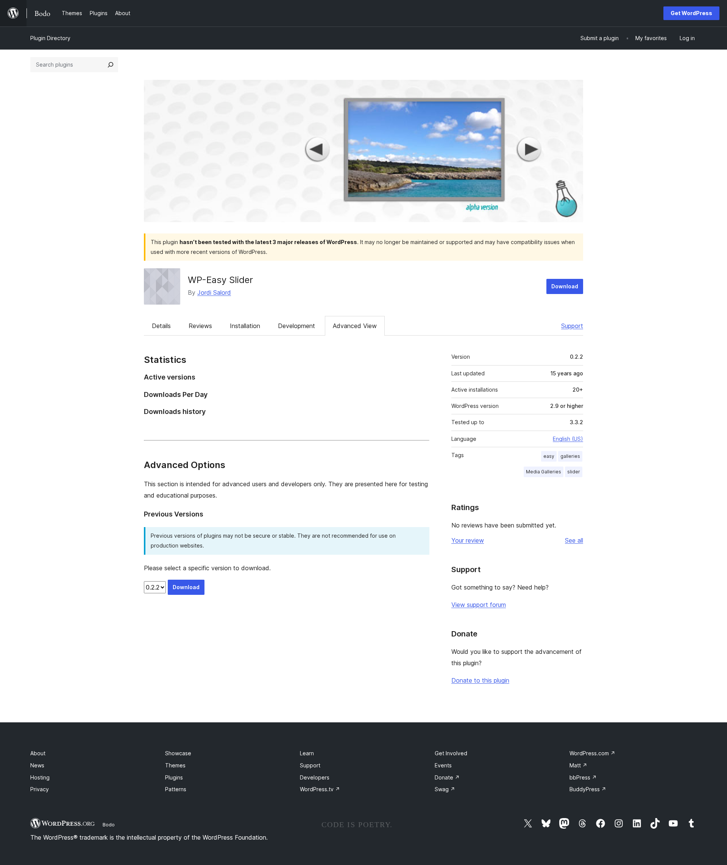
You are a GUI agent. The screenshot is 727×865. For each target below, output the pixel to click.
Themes (175, 765)
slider (573, 472)
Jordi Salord (214, 292)
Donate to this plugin (480, 680)
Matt (578, 765)
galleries (570, 456)
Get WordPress (691, 13)
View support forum (478, 604)
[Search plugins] (110, 64)
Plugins (174, 777)
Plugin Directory (50, 38)
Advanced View (355, 326)
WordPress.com (592, 753)
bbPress (583, 777)
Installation (245, 326)
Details (161, 326)
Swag (445, 789)
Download (564, 286)
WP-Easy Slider (220, 279)
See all (574, 540)
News (37, 765)
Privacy (39, 789)
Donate (447, 777)
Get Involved (451, 753)
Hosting (40, 777)
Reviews (200, 326)
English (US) (568, 439)
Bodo (109, 824)
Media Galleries (543, 472)
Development (296, 326)
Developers (314, 777)
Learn (307, 753)
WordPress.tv (320, 789)
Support (572, 326)
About (37, 753)
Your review (467, 540)
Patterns (175, 789)
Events (443, 765)
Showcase (178, 753)
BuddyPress (587, 789)
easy (548, 456)
